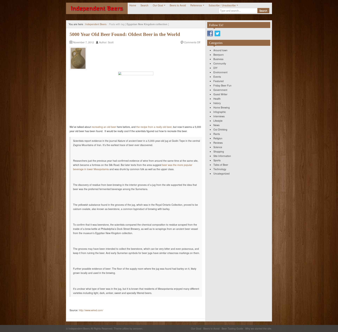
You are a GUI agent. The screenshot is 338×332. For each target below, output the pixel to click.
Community (219, 63)
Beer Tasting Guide (232, 328)
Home (132, 5)
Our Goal (158, 5)
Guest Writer (220, 94)
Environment (220, 72)
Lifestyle (218, 120)
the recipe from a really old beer (154, 127)
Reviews (218, 142)
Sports (217, 160)
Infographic (219, 112)
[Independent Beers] (97, 8)
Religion (217, 138)
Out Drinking (220, 129)
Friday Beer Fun (222, 85)
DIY (215, 68)
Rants (216, 134)
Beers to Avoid (178, 5)
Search (144, 5)
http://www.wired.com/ (91, 310)
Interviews (219, 116)
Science (217, 147)
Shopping (218, 151)
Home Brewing (221, 107)
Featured (218, 81)
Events (217, 76)
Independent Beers (96, 24)
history (217, 103)
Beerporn (218, 54)
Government (220, 90)
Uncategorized (221, 173)
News (216, 125)
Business (218, 59)
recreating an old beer (104, 127)
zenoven (137, 328)
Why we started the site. (258, 328)
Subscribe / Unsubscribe (222, 5)
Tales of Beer (220, 164)
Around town (220, 50)
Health (217, 98)
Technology (219, 169)
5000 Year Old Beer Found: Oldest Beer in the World (125, 34)
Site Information (222, 156)
